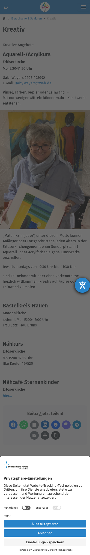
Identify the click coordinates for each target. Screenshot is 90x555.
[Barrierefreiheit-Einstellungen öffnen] (82, 285)
